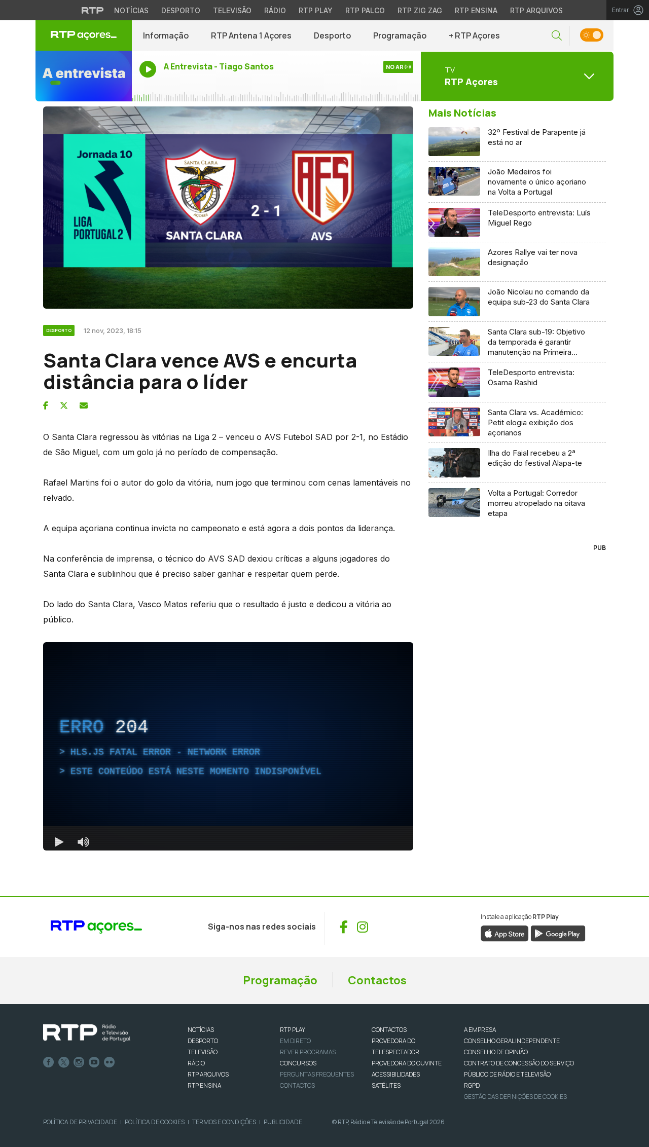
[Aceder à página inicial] (83, 35)
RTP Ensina (476, 10)
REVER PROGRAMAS (308, 1052)
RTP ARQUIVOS (208, 1074)
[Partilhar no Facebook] (45, 405)
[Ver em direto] (83, 76)
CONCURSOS (298, 1063)
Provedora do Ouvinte (407, 1063)
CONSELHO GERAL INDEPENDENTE (512, 1041)
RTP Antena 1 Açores (251, 35)
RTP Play (316, 10)
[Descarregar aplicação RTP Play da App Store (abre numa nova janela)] (505, 932)
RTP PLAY (292, 1029)
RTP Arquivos (536, 10)
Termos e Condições (224, 1122)
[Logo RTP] (86, 1033)
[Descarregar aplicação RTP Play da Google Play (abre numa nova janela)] (558, 932)
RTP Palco (365, 10)
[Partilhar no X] (64, 405)
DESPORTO (203, 1041)
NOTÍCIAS (201, 1029)
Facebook (48, 1062)
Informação (166, 35)
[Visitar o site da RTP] (93, 10)
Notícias (131, 10)
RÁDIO (196, 1063)
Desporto (180, 10)
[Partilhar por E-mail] (84, 405)
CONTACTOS (389, 1029)
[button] (557, 36)
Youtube (94, 1062)
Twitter (63, 1062)
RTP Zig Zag (420, 10)
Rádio (275, 10)
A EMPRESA (480, 1029)
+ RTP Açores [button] (474, 35)
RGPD (472, 1085)
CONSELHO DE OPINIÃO (496, 1052)
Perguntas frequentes (317, 1074)
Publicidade (283, 1122)
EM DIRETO (295, 1041)
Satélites (386, 1085)
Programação (399, 35)
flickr (109, 1062)
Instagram (79, 1062)
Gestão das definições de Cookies (515, 1096)
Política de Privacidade (80, 1122)
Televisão (232, 10)
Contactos (377, 980)
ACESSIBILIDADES (396, 1074)
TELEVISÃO (203, 1052)
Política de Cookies (155, 1122)
